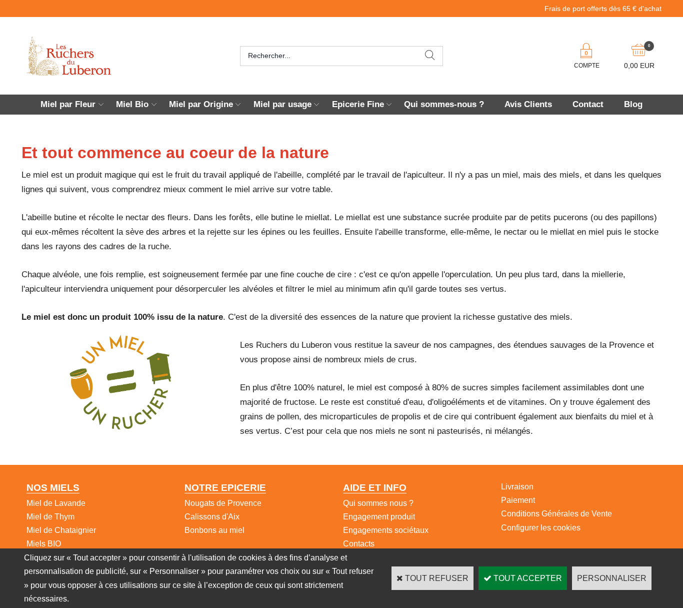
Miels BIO (43, 543)
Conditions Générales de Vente (556, 513)
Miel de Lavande (56, 503)
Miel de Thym (50, 516)
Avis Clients (528, 104)
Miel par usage (283, 104)
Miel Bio (132, 104)
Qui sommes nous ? (378, 503)
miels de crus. (390, 359)
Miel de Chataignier (61, 530)
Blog (633, 104)
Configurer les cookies (540, 527)
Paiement (518, 500)
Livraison (517, 486)
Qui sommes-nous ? (444, 104)
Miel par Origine (201, 104)
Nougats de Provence (223, 503)
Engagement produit (379, 516)
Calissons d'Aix (212, 516)
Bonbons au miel (214, 530)
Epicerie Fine (358, 104)
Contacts (358, 543)
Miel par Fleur (68, 104)
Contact (588, 104)
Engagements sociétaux (385, 530)
